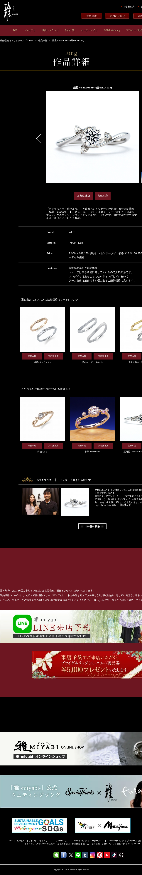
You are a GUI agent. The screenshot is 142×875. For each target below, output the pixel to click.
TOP (15, 30)
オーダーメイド (89, 30)
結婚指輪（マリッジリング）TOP (16, 40)
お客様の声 (129, 6)
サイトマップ (134, 844)
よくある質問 (63, 844)
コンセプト (29, 30)
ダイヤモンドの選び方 (34, 844)
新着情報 (76, 844)
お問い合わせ (108, 844)
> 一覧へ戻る (92, 526)
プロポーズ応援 (134, 840)
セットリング (45, 840)
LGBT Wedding (112, 30)
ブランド (33, 840)
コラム (86, 844)
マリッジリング (80, 840)
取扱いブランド (50, 30)
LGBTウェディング (115, 840)
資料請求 (96, 844)
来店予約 (121, 844)
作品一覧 (70, 30)
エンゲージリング (62, 840)
